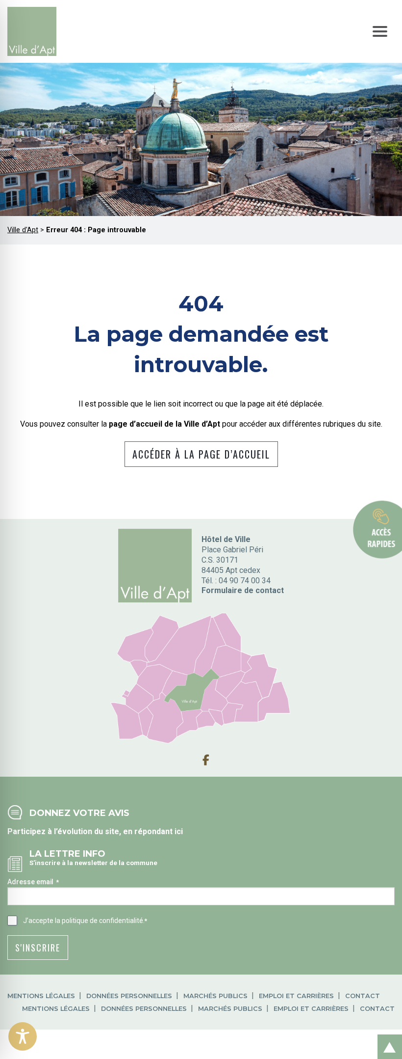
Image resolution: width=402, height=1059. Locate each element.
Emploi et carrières (296, 996)
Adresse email (33, 882)
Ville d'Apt (22, 230)
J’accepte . (85, 920)
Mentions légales (41, 996)
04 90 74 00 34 (245, 580)
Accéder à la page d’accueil (201, 454)
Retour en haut (386, 1036)
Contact (362, 996)
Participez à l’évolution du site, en (70, 831)
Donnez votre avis (79, 813)
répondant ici (158, 831)
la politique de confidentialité (99, 920)
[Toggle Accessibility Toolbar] (22, 1036)
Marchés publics (215, 996)
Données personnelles (129, 996)
